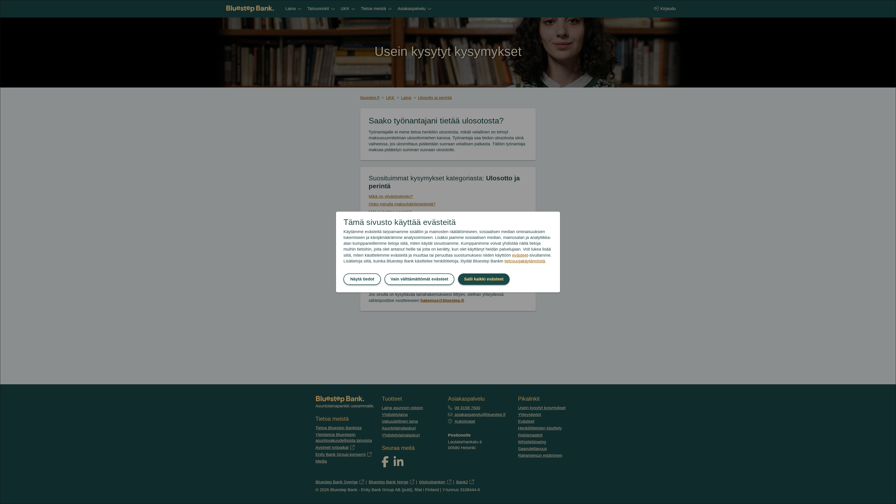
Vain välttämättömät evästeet (419, 279)
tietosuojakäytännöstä (524, 261)
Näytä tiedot (362, 279)
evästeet (520, 255)
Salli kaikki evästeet (484, 279)
